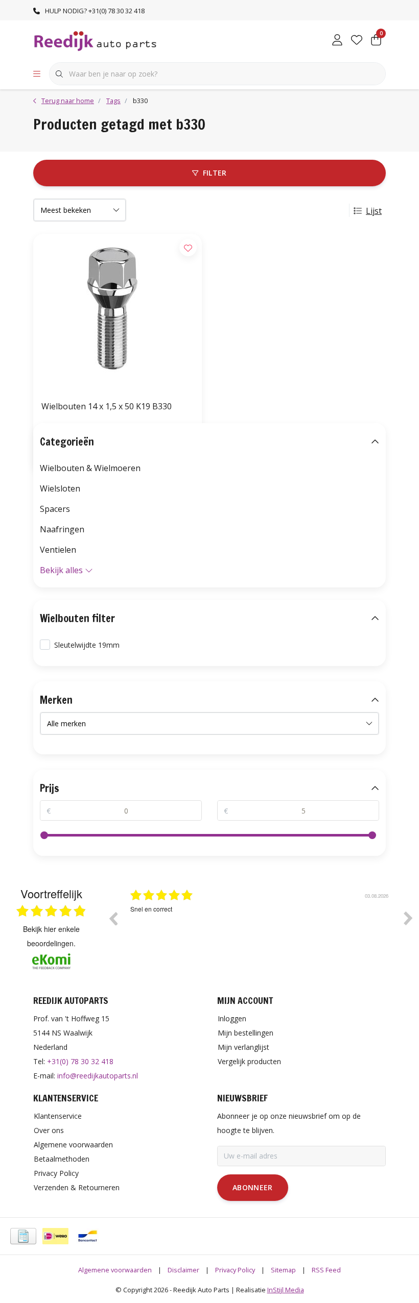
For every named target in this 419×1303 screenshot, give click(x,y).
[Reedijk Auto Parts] (95, 40)
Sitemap (283, 1269)
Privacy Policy (235, 1269)
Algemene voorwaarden (115, 1269)
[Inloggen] (337, 40)
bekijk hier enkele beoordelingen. (51, 936)
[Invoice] (23, 1236)
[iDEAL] (55, 1236)
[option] (261, 926)
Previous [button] (113, 918)
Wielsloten (60, 488)
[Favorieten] (356, 40)
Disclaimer (183, 1269)
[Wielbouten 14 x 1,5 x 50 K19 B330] (117, 313)
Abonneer (252, 1187)
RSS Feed (326, 1269)
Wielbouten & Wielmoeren (90, 468)
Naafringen (62, 529)
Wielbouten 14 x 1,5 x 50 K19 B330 (106, 406)
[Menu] (36, 74)
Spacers (55, 508)
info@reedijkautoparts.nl (97, 1075)
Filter (215, 173)
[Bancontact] (88, 1236)
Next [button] (408, 918)
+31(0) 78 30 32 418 (80, 1061)
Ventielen (58, 549)
